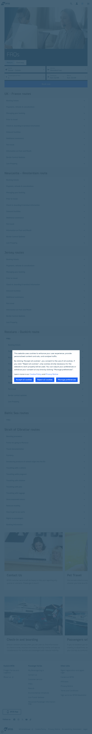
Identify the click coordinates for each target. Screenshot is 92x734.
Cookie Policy (35, 374)
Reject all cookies (45, 380)
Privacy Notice (52, 374)
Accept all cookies (24, 380)
